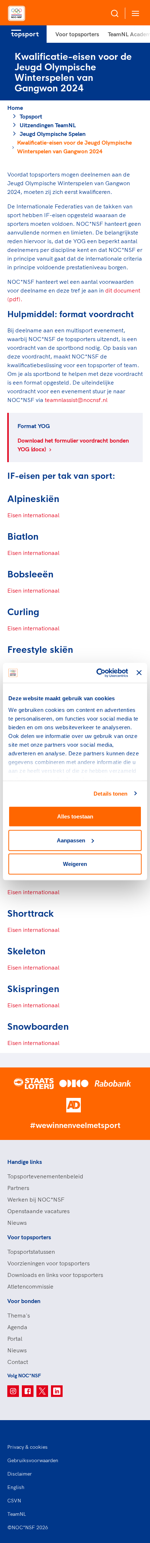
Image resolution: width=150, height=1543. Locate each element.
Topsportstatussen (31, 1251)
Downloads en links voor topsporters (55, 1274)
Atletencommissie (30, 1286)
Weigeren (75, 864)
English (15, 1487)
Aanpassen (71, 840)
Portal (14, 1338)
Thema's (18, 1315)
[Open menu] (134, 13)
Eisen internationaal (33, 515)
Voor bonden (23, 1301)
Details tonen (110, 793)
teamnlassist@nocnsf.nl (76, 399)
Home (15, 107)
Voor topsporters (77, 34)
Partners (18, 1187)
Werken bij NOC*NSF (35, 1199)
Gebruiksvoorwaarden (32, 1460)
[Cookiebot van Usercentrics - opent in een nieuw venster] (97, 672)
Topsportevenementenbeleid (45, 1176)
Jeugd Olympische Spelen (53, 133)
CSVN (14, 1500)
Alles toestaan (75, 816)
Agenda (17, 1327)
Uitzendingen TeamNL (48, 125)
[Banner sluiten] (139, 672)
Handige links (24, 1161)
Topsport (31, 116)
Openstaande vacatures (38, 1211)
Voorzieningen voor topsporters (48, 1263)
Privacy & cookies (27, 1447)
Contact (17, 1361)
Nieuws (17, 1222)
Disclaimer (19, 1474)
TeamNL (16, 1514)
